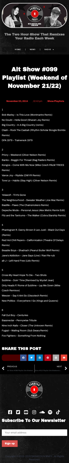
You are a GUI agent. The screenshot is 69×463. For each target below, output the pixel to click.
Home (18, 49)
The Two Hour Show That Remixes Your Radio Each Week (34, 36)
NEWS (33, 49)
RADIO (48, 49)
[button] (23, 358)
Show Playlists (55, 101)
